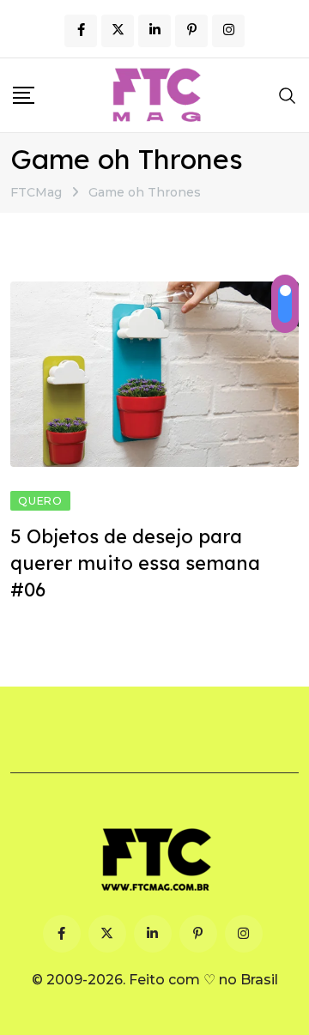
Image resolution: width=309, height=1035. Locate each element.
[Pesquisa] (287, 95)
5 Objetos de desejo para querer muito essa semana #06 (135, 563)
